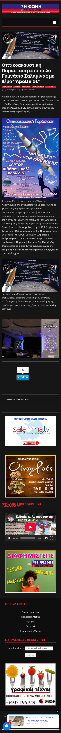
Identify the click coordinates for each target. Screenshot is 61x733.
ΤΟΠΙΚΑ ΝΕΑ (51, 87)
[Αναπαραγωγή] (9, 538)
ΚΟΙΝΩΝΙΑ (26, 87)
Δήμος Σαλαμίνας (30, 612)
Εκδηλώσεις (7, 87)
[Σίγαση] (46, 538)
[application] (30, 527)
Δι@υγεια (30, 621)
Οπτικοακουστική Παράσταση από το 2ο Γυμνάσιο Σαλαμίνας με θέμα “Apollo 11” (28, 73)
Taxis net (30, 626)
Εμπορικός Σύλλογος (30, 631)
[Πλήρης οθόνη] (51, 538)
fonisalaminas (30, 90)
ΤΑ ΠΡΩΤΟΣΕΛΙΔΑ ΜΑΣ (17, 399)
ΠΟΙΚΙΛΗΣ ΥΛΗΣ (38, 87)
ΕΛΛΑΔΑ (17, 87)
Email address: (16, 648)
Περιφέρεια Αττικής (30, 617)
